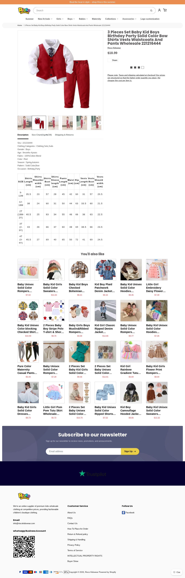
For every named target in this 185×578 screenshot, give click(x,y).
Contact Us (72, 523)
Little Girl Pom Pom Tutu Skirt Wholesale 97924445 (52, 411)
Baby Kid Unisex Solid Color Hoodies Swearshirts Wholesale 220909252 (131, 288)
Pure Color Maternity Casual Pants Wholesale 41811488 (25, 370)
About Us (71, 512)
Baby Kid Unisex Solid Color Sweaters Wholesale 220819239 (156, 411)
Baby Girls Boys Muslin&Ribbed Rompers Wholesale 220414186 (79, 329)
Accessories (128, 19)
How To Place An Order (77, 529)
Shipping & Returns (64, 135)
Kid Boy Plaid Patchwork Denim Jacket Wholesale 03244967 (103, 288)
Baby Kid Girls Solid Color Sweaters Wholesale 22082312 (52, 288)
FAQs (70, 518)
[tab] (24, 135)
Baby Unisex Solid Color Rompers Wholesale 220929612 (128, 329)
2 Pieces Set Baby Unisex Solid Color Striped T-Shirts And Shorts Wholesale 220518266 (79, 411)
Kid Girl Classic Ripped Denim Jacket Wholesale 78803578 (105, 329)
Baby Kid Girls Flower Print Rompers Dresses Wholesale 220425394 (155, 370)
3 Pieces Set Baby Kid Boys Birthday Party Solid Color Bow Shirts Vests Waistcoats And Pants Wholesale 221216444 (67, 25)
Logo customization (150, 19)
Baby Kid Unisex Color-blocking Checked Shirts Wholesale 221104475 (28, 329)
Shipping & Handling (76, 539)
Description (22, 135)
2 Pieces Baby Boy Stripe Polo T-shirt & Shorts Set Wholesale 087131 (53, 329)
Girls (58, 19)
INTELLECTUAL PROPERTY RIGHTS (84, 556)
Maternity (96, 19)
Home (19, 25)
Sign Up (128, 451)
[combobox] (90, 10)
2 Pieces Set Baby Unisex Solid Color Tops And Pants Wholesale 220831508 (105, 370)
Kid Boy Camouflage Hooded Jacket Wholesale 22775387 (129, 411)
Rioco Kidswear (114, 48)
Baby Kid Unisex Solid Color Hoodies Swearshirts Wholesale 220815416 (156, 329)
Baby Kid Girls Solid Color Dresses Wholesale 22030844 (26, 411)
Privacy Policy (73, 545)
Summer (30, 19)
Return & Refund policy (77, 534)
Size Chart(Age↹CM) (42, 135)
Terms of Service (74, 550)
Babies (82, 19)
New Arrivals (44, 19)
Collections (110, 19)
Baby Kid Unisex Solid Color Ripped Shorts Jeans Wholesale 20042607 (105, 411)
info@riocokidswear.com (24, 523)
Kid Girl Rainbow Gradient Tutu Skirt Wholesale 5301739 (130, 370)
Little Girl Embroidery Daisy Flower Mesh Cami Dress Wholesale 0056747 (154, 288)
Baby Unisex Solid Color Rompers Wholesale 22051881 (25, 288)
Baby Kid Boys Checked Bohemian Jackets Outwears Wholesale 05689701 (78, 288)
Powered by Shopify (107, 572)
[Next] (100, 123)
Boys (70, 19)
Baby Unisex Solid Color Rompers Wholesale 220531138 (51, 370)
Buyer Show (72, 561)
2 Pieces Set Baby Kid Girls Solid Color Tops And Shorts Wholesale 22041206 (79, 370)
